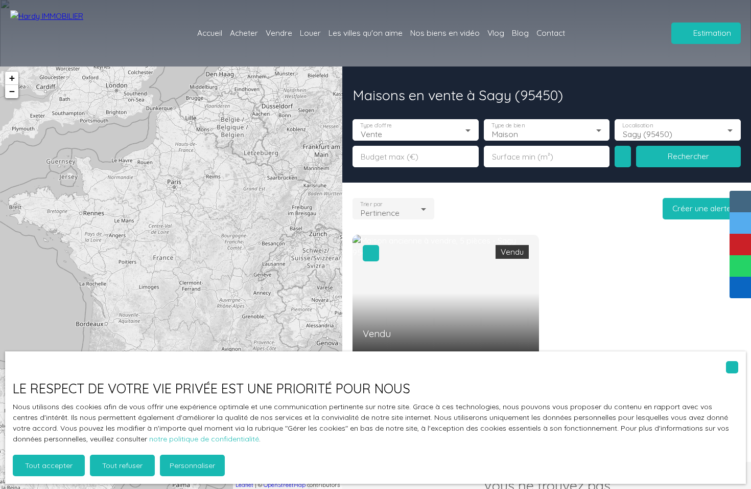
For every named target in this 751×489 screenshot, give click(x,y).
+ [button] (12, 78)
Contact (550, 33)
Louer (310, 33)
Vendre (279, 33)
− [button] (12, 91)
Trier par (371, 204)
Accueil (209, 33)
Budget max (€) (389, 157)
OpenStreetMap (285, 484)
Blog (520, 33)
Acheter (244, 33)
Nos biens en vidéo (445, 33)
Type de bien (507, 125)
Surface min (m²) (522, 157)
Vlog (495, 33)
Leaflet (244, 484)
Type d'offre (376, 125)
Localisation (638, 125)
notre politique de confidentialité (204, 438)
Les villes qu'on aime (365, 33)
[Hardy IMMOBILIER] (66, 33)
